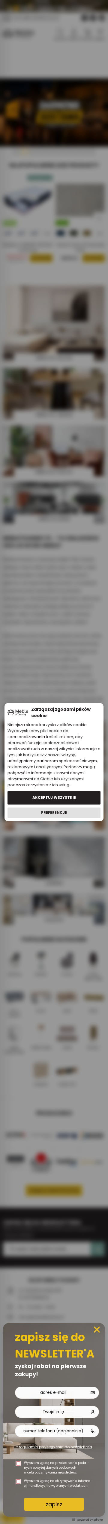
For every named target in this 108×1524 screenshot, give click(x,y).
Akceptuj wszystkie (54, 797)
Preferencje (54, 812)
